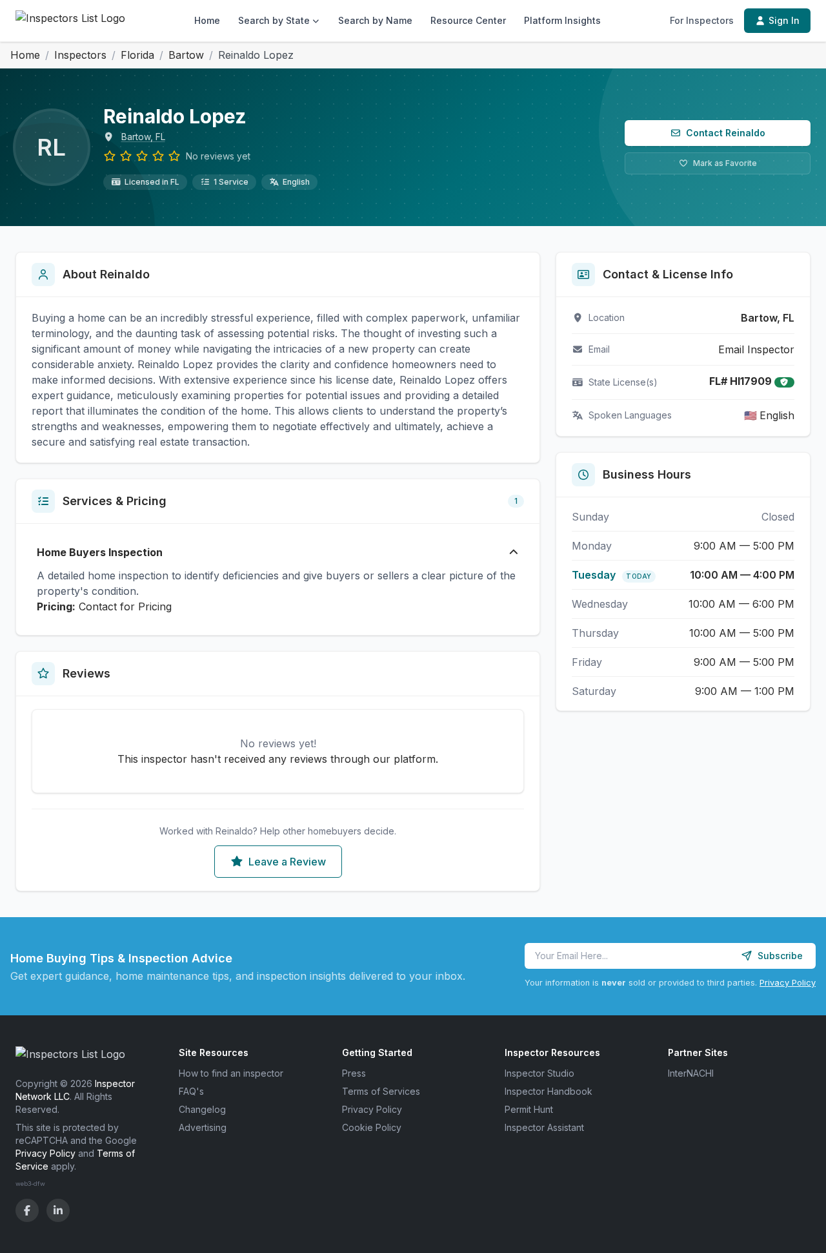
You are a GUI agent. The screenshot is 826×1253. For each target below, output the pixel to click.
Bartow (186, 54)
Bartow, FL (143, 136)
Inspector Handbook (548, 1091)
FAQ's (191, 1091)
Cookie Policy (371, 1127)
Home (207, 20)
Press (354, 1073)
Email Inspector (756, 349)
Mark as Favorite (725, 163)
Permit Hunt (529, 1109)
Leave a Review (287, 861)
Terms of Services (381, 1091)
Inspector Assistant (544, 1127)
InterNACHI (691, 1073)
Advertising (203, 1127)
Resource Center (468, 20)
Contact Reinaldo (725, 132)
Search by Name (375, 20)
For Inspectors (702, 20)
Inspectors (80, 54)
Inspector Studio (539, 1073)
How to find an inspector (231, 1073)
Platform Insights (562, 20)
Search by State (274, 20)
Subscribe (780, 955)
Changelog (202, 1109)
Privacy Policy (788, 983)
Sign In (784, 20)
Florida (137, 54)
